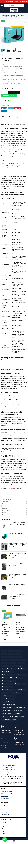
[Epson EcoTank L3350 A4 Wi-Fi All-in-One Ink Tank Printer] (4, 597)
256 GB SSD (22, 660)
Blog (2, 808)
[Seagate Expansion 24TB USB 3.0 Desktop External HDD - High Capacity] (4, 587)
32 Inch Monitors (6, 499)
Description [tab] (5, 124)
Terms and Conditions (6, 791)
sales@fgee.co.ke (9, 774)
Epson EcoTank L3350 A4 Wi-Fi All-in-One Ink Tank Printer (17, 595)
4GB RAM (18, 651)
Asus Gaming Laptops (16, 666)
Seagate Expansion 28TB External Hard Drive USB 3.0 (17, 564)
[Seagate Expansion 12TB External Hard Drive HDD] (4, 556)
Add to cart (14, 92)
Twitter (3, 826)
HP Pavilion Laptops (7, 684)
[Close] (27, 1)
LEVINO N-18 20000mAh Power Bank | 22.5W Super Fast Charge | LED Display (18, 544)
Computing (5, 504)
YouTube (3, 833)
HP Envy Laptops (20, 675)
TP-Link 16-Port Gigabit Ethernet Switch (20, 631)
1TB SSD (11, 651)
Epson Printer (21, 669)
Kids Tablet (4, 695)
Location (3, 810)
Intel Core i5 (21, 690)
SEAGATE (4, 716)
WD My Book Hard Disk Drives (17, 716)
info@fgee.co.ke (9, 772)
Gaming (4, 506)
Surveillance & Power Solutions (10, 514)
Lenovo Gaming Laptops (8, 698)
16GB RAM (4, 660)
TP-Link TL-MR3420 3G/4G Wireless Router (6, 631)
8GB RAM (17, 654)
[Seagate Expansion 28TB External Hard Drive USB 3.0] (4, 566)
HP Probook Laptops (20, 684)
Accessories (5, 501)
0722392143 (11, 767)
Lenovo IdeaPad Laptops (8, 701)
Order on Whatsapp (9, 95)
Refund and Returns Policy (7, 794)
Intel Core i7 (5, 693)
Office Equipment (6, 510)
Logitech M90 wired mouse (15, 533)
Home (2, 15)
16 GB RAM (18, 657)
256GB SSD (5, 663)
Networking (7, 15)
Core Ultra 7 (5, 669)
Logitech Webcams (7, 713)
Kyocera (13, 695)
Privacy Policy (4, 796)
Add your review (5, 55)
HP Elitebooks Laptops (7, 675)
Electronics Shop (5, 798)
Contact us (4, 812)
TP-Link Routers (20, 15)
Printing (4, 512)
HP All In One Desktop (7, 672)
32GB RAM (12, 660)
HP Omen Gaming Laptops (8, 681)
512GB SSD (5, 666)
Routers (13, 15)
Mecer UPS (17, 713)
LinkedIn (3, 829)
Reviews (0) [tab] (21, 124)
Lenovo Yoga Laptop (7, 707)
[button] (25, 22)
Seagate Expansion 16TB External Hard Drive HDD (17, 575)
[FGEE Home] (14, 10)
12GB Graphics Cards (7, 657)
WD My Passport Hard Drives (9, 719)
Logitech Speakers (17, 710)
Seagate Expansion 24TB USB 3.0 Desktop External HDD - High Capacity (17, 585)
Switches (18, 626)
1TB (4, 651)
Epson (12, 669)
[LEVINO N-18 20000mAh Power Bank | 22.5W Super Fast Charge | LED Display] (4, 546)
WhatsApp (3, 831)
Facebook (3, 822)
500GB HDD (21, 663)
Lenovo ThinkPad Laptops (8, 704)
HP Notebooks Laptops (16, 678)
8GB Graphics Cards (7, 654)
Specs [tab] (13, 124)
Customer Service (5, 814)
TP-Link (7, 105)
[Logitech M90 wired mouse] (4, 536)
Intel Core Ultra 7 (15, 693)
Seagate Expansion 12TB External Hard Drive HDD (17, 554)
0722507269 (11, 769)
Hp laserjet (4, 678)
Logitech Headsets (20, 707)
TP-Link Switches (20, 627)
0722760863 (11, 765)
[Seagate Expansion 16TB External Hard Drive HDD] (4, 577)
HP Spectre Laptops (7, 687)
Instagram (3, 824)
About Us (3, 806)
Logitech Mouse (6, 710)
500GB (13, 663)
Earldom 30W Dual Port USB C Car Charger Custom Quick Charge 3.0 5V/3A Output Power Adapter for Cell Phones (17, 523)
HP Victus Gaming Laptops (8, 690)
